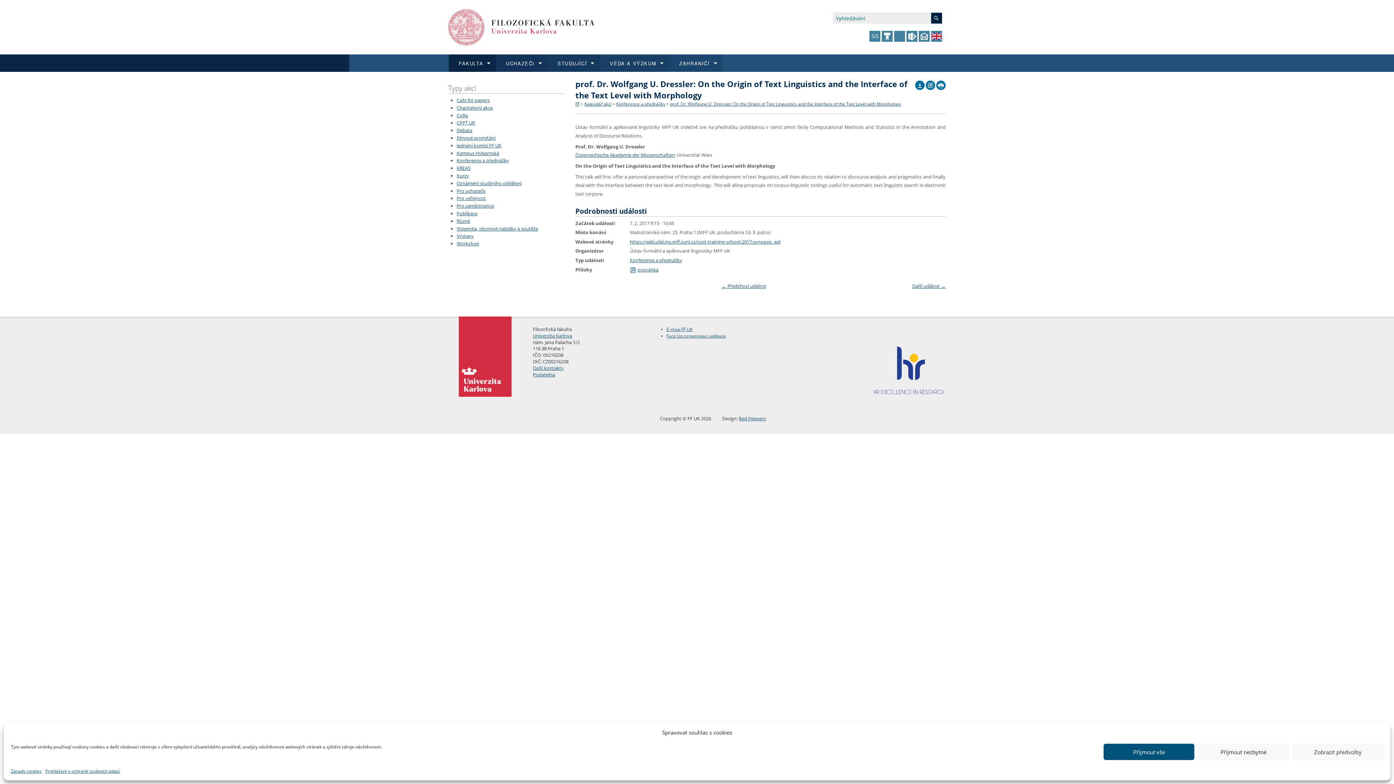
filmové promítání (476, 138)
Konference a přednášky (483, 160)
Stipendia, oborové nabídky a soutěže (497, 228)
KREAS (463, 168)
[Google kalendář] (930, 83)
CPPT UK (466, 122)
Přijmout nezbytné (1243, 752)
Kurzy (463, 175)
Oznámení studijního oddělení (489, 183)
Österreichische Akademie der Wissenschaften (624, 155)
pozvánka (648, 269)
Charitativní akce (475, 108)
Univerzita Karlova (552, 335)
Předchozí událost (744, 286)
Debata (464, 130)
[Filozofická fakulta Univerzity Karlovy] (521, 26)
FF (577, 104)
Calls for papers (473, 100)
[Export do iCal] (920, 83)
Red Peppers (752, 418)
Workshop (468, 243)
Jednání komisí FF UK (479, 145)
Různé (463, 221)
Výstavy (465, 236)
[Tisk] (941, 83)
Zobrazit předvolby (1338, 752)
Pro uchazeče (471, 191)
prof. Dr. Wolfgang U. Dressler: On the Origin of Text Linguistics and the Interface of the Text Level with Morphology (785, 104)
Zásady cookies (26, 771)
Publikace (467, 213)
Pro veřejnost (471, 198)
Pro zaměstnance (475, 206)
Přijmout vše (1149, 752)
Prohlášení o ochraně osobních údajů (82, 771)
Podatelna (544, 374)
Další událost (929, 286)
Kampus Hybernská (478, 153)
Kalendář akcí (598, 104)
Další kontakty (548, 368)
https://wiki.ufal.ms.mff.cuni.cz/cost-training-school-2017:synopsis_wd (705, 241)
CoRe (462, 115)
